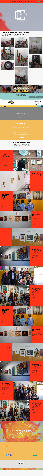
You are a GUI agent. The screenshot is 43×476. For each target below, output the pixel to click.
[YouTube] (42, 1)
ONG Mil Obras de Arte (4, 1)
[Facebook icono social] (40, 1)
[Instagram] (39, 1)
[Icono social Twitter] (38, 1)
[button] (35, 1)
